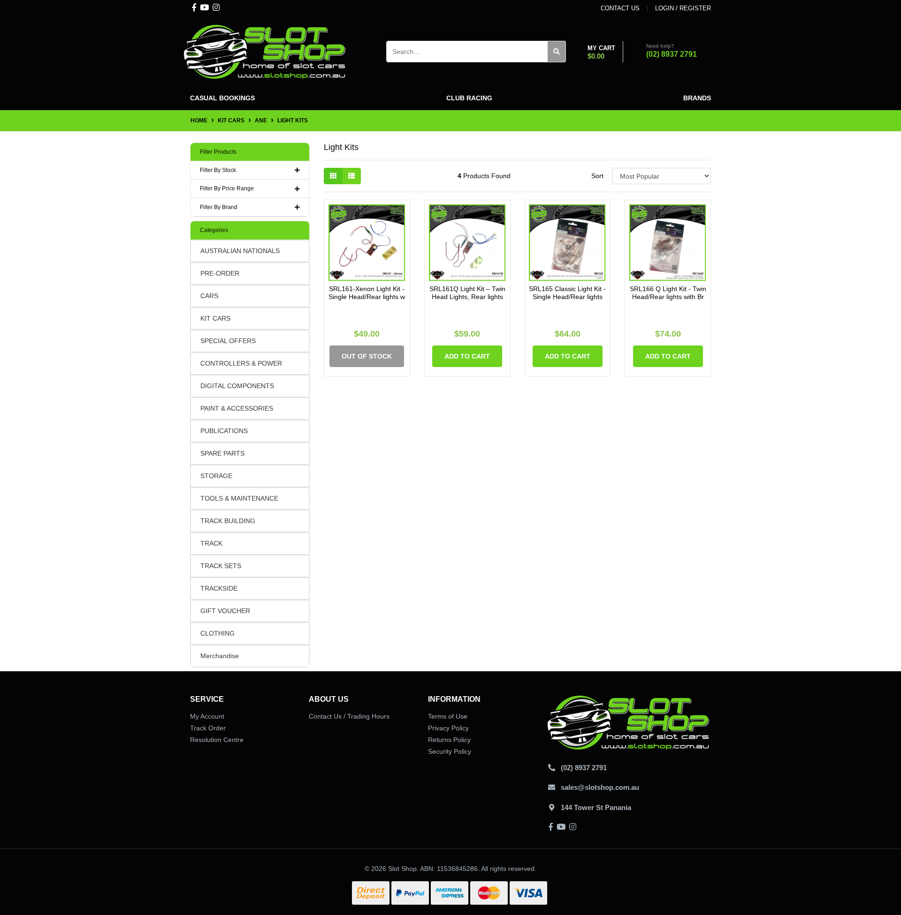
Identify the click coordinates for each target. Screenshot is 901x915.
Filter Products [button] (218, 152)
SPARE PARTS (222, 453)
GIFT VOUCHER (225, 611)
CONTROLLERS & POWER (241, 363)
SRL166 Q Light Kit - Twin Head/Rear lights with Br (668, 292)
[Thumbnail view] (333, 176)
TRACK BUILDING (227, 521)
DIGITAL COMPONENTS (237, 386)
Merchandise (219, 656)
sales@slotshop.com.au (600, 787)
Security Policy (449, 751)
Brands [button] (697, 98)
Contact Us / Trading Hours (349, 716)
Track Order (208, 728)
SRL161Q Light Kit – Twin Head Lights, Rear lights (467, 292)
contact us (620, 8)
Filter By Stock (218, 170)
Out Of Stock (367, 356)
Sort (597, 176)
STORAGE (216, 476)
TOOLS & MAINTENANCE (239, 498)
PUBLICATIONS (224, 431)
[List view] (351, 176)
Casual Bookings (222, 98)
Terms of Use (447, 716)
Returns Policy (449, 739)
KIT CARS (215, 318)
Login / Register (683, 8)
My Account (207, 716)
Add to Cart (467, 356)
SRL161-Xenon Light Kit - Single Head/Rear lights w (366, 292)
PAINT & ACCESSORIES (236, 408)
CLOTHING (217, 633)
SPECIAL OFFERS (228, 341)
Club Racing (469, 98)
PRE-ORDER (219, 273)
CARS (209, 296)
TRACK (211, 543)
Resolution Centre (217, 739)
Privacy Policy (448, 728)
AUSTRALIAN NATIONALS (240, 251)
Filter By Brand (218, 207)
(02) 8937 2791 (671, 54)
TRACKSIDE (218, 588)
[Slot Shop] (265, 51)
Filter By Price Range (227, 188)
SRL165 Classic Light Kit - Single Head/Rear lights (567, 292)
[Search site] (557, 51)
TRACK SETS (220, 566)
